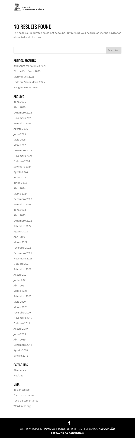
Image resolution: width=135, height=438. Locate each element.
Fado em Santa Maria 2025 (29, 82)
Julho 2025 (20, 134)
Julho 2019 (20, 334)
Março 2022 (20, 242)
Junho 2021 (20, 280)
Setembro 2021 (22, 269)
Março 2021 (20, 290)
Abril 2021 (19, 285)
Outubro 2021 (22, 263)
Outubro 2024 (22, 161)
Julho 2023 (20, 210)
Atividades (20, 370)
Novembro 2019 (23, 317)
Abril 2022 (19, 237)
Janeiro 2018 (21, 355)
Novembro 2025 (23, 118)
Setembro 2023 (22, 204)
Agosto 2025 (21, 129)
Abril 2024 (19, 188)
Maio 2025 (20, 139)
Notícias (18, 375)
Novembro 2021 (23, 258)
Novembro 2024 (23, 156)
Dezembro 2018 (23, 344)
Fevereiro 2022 (22, 247)
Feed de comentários (26, 400)
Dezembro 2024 (23, 150)
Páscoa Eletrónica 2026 (27, 71)
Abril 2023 (19, 215)
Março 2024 (20, 193)
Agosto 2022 (21, 231)
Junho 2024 (20, 183)
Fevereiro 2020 (22, 312)
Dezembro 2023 (23, 199)
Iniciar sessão (22, 389)
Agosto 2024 (21, 172)
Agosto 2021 (21, 274)
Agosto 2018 (21, 350)
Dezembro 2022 (23, 220)
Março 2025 (20, 145)
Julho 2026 (20, 101)
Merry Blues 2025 (24, 76)
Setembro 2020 (22, 296)
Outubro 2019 (22, 323)
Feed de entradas (24, 395)
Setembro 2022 (22, 226)
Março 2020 (20, 307)
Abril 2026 (19, 107)
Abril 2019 (19, 339)
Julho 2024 (20, 177)
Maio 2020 (20, 301)
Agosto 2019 (21, 328)
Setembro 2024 (22, 166)
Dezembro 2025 (23, 112)
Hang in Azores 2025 (26, 87)
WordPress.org (22, 406)
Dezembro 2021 (23, 253)
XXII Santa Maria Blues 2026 (30, 66)
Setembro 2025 (22, 123)
